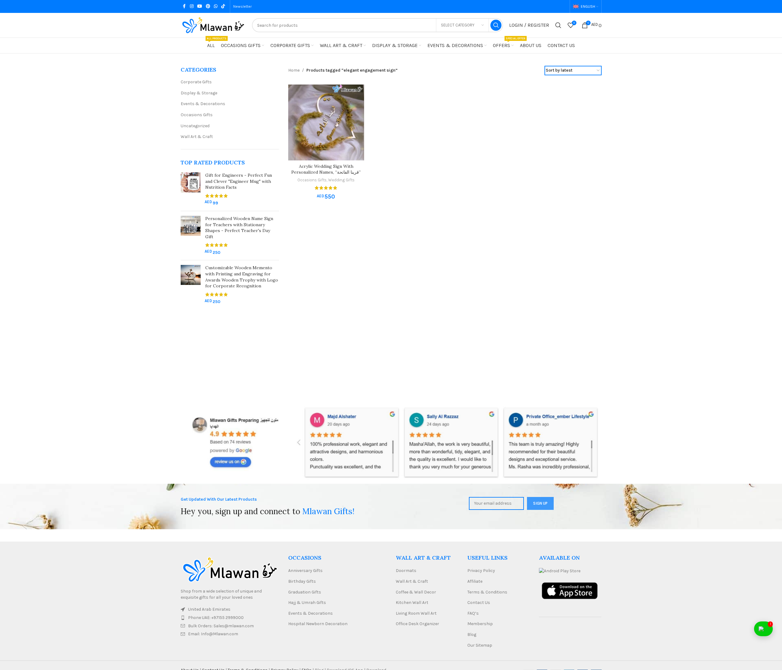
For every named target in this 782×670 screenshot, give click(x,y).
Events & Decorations (203, 103)
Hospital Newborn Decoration (318, 623)
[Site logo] (213, 24)
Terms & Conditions (487, 592)
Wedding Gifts (341, 180)
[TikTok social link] (223, 6)
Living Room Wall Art (416, 613)
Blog (471, 634)
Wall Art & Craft (197, 136)
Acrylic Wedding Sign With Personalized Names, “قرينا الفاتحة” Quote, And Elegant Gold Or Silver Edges (326, 175)
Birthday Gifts (302, 581)
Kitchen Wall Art (412, 602)
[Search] (558, 25)
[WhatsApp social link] (215, 6)
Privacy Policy (481, 570)
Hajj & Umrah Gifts (307, 602)
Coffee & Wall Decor (416, 592)
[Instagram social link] (191, 6)
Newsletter (242, 6)
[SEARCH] (495, 25)
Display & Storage (199, 93)
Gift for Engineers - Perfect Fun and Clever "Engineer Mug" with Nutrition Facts (238, 181)
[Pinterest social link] (208, 6)
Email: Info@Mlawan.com (213, 633)
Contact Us (478, 602)
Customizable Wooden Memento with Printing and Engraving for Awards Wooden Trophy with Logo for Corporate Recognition (241, 277)
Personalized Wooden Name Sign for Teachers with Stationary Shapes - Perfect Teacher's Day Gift (239, 227)
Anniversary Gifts (305, 570)
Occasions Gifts (197, 114)
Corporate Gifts (196, 82)
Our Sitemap (479, 645)
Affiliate (474, 581)
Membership (480, 623)
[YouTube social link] (199, 6)
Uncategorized (195, 125)
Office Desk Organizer (417, 623)
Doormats (406, 570)
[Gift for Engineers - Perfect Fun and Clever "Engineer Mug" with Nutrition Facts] (191, 189)
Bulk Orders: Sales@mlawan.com (221, 626)
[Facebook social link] (184, 6)
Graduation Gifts (304, 592)
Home (294, 70)
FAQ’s (473, 613)
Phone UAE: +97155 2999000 (216, 617)
